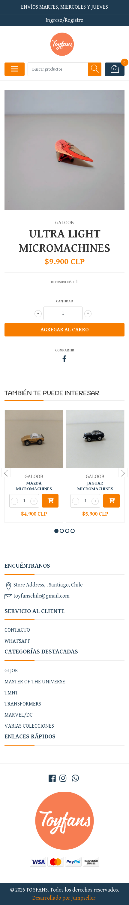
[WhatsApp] (75, 779)
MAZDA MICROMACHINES (34, 486)
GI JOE (11, 671)
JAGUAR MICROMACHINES (95, 486)
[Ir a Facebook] (52, 779)
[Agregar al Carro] (50, 501)
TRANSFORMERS (22, 704)
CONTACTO (17, 630)
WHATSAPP (17, 641)
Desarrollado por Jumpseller (63, 898)
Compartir (64, 350)
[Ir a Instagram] (63, 779)
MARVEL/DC (18, 715)
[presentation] (6, 472)
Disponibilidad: (62, 282)
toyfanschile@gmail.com (42, 596)
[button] (56, 531)
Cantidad (64, 301)
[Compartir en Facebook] (64, 359)
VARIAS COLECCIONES (29, 726)
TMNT (11, 693)
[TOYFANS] (62, 44)
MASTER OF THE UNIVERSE (34, 682)
